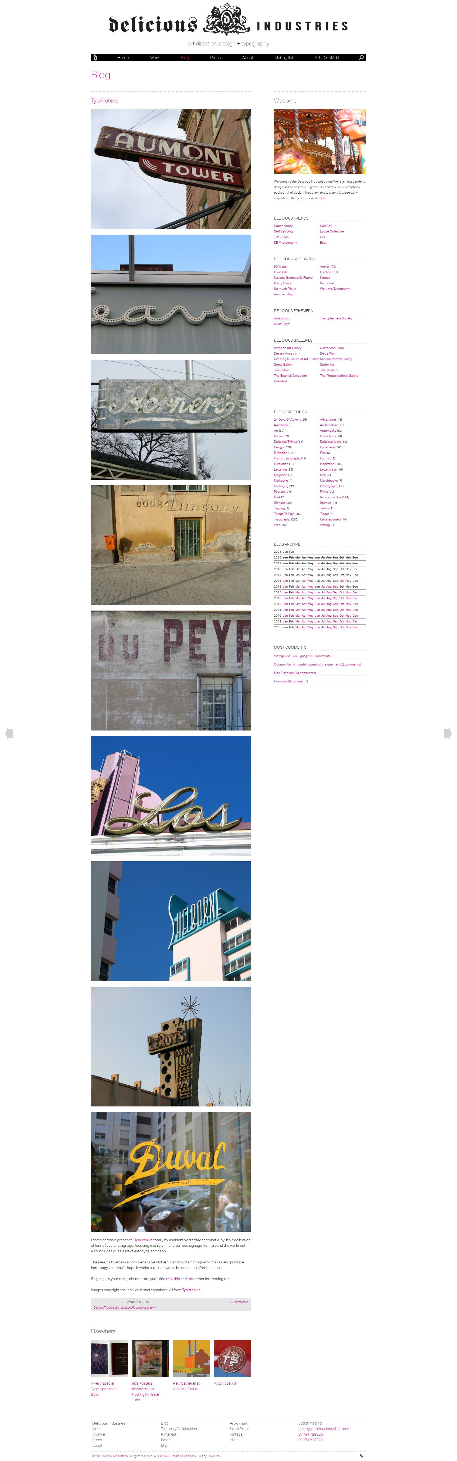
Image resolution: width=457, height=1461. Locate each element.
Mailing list (284, 57)
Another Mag (283, 294)
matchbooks (329, 480)
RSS (361, 1456)
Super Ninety (283, 226)
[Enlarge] (171, 169)
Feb (291, 551)
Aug (329, 586)
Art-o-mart (327, 57)
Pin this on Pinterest (96, 114)
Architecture (329, 425)
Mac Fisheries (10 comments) (295, 673)
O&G (323, 237)
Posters (279, 492)
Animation (281, 425)
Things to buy (284, 514)
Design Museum (285, 353)
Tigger (324, 514)
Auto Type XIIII (225, 1383)
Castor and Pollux (332, 348)
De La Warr (328, 353)
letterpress (328, 469)
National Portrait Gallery (336, 359)
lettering (280, 469)
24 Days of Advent (287, 419)
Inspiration (327, 464)
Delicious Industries (96, 57)
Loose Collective (332, 231)
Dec (355, 592)
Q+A (277, 497)
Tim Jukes (281, 237)
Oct (342, 581)
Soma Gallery (283, 364)
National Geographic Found (293, 278)
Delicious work (330, 442)
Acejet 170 (328, 266)
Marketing (281, 480)
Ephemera (327, 447)
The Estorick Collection (290, 376)
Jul (323, 586)
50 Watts (280, 266)
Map (323, 475)
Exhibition (280, 453)
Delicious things (285, 442)
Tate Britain (281, 370)
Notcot (325, 278)
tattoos (325, 508)
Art (276, 430)
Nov (348, 592)
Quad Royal (282, 324)
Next (448, 734)
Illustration (281, 464)
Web (277, 525)
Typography (112, 1307)
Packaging (281, 486)
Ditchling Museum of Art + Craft (296, 359)
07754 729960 (311, 1434)
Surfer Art (327, 364)
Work (154, 57)
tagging (279, 508)
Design (98, 1307)
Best (323, 242)
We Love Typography (335, 289)
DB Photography (285, 242)
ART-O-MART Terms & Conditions (175, 1456)
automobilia (328, 430)
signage (125, 1307)
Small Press (239, 1429)
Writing (325, 525)
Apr (304, 581)
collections (328, 436)
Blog (185, 57)
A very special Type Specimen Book (104, 1389)
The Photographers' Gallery (339, 376)
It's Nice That (329, 272)
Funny (324, 458)
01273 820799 (311, 1440)
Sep (335, 586)
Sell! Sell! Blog (283, 231)
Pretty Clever (283, 283)
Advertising (328, 419)
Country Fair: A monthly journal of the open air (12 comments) (317, 664)
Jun (317, 563)
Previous (9, 734)
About (247, 57)
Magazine (280, 475)
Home (123, 57)
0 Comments (239, 1302)
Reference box (330, 497)
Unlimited (280, 381)
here (322, 198)
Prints (324, 492)
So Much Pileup (285, 289)
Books (278, 436)
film (323, 453)
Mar (297, 586)
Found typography (144, 1307)
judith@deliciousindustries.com (324, 1429)
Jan (285, 581)
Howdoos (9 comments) (291, 681)
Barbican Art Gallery (287, 348)
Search (361, 58)
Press (215, 57)
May (310, 586)
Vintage (236, 1434)
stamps (325, 503)
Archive (98, 1434)
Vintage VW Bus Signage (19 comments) (302, 656)
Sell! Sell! (326, 226)
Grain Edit (280, 272)
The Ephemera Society (336, 318)
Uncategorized (330, 519)
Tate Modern (329, 370)
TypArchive (104, 100)
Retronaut (327, 283)
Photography (329, 486)
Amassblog (282, 318)
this (169, 1279)
